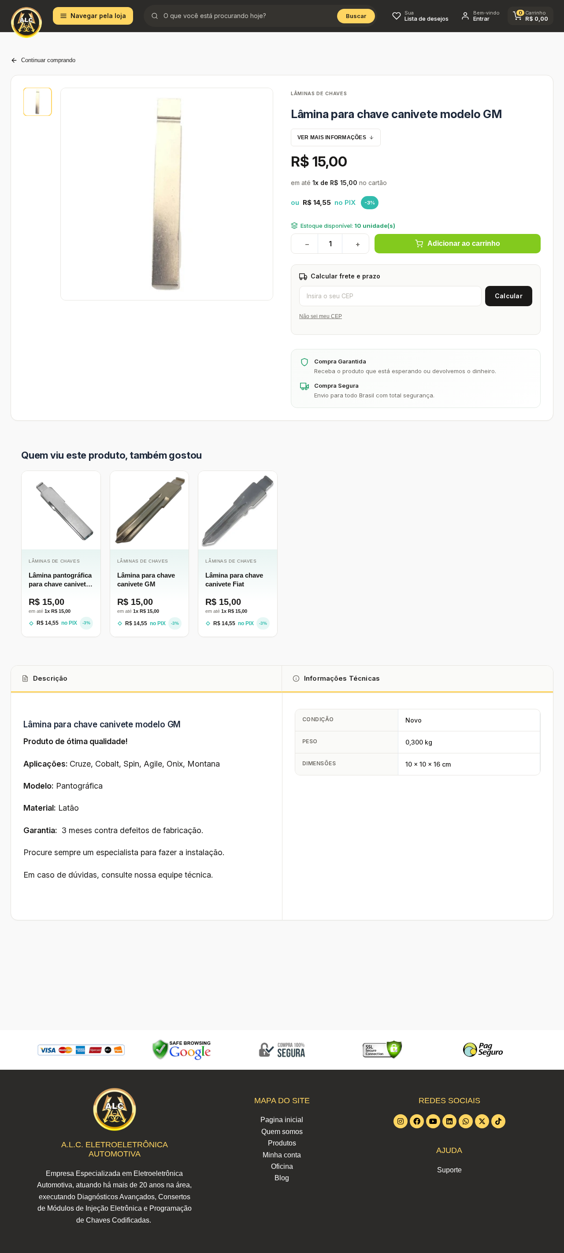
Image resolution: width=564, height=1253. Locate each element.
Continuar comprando (48, 60)
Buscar (356, 15)
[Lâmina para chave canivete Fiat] (237, 510)
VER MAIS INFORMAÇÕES (331, 137)
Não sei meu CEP (320, 316)
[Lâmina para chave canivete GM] (149, 510)
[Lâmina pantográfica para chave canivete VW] (61, 510)
